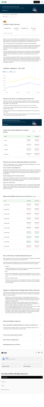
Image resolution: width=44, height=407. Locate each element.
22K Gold (14, 71)
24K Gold (7, 71)
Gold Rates (7, 14)
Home (3, 14)
